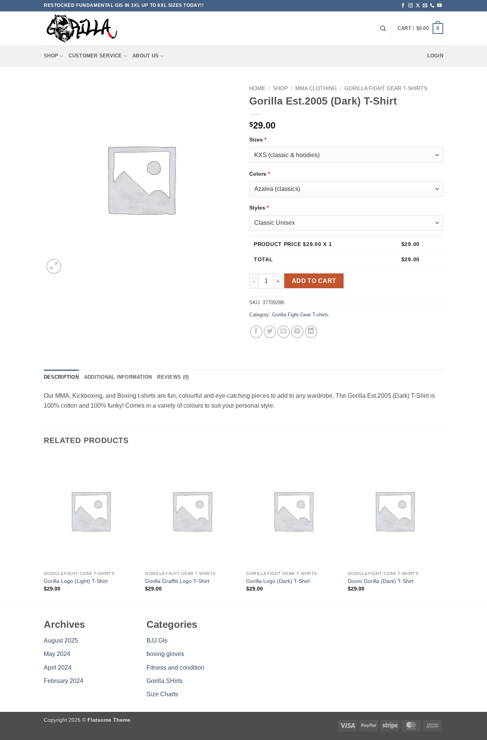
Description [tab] (61, 377)
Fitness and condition (175, 667)
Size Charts (162, 694)
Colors (259, 174)
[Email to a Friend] (283, 332)
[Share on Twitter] (270, 332)
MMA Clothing (316, 88)
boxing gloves (165, 654)
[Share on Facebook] (256, 332)
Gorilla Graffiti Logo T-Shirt (177, 581)
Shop (51, 56)
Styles (259, 208)
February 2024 (63, 681)
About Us (145, 56)
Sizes (257, 140)
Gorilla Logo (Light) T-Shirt (76, 581)
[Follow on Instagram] (410, 5)
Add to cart (314, 281)
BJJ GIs (156, 640)
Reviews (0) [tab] (173, 377)
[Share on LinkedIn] (311, 332)
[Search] (383, 28)
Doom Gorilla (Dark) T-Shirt (381, 581)
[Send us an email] (425, 5)
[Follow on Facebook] (403, 5)
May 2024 (57, 654)
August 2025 (61, 640)
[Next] (441, 530)
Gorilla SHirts (164, 681)
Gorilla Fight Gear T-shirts (385, 88)
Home (257, 88)
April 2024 (58, 667)
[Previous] (44, 530)
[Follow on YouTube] (439, 5)
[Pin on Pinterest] (297, 332)
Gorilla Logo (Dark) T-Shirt (278, 581)
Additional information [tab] (118, 377)
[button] (420, 28)
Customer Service (95, 56)
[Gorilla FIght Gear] (82, 28)
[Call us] (432, 5)
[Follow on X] (417, 5)
